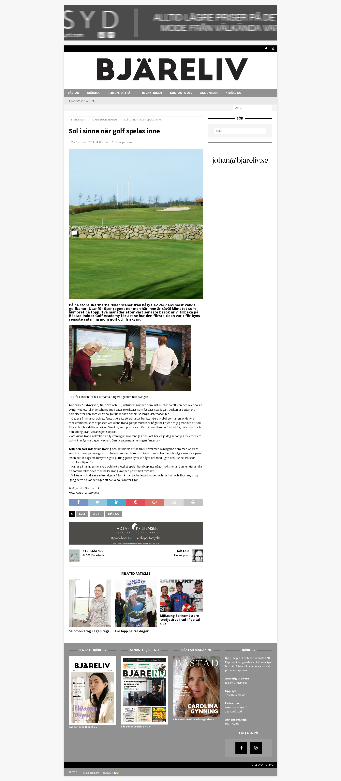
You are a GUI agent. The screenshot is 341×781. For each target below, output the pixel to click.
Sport (97, 514)
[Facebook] (265, 48)
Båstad (73, 93)
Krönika (93, 93)
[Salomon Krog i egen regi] (90, 603)
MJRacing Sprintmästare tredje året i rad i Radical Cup (180, 620)
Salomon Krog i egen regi (89, 631)
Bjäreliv (103, 142)
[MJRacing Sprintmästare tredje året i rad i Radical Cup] (181, 596)
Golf (82, 514)
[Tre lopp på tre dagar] (136, 603)
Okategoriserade (124, 142)
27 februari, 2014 (84, 142)
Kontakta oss (181, 93)
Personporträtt (121, 93)
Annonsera (209, 93)
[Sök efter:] (252, 107)
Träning (113, 514)
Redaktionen (152, 93)
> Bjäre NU (233, 93)
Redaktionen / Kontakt (82, 100)
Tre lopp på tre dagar (132, 631)
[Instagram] (273, 48)
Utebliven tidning (262, 764)
